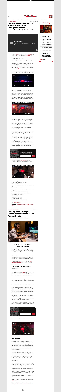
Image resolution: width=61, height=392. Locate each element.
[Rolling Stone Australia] (30, 16)
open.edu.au (14, 380)
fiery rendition (24, 160)
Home (8, 21)
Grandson (28, 55)
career (23, 272)
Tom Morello (18, 54)
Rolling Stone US (17, 202)
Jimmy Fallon (22, 204)
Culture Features (15, 209)
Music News (14, 21)
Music (11, 21)
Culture (11, 209)
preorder (17, 68)
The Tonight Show (29, 54)
